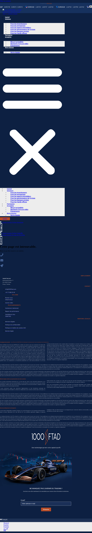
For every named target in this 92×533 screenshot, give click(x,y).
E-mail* (23, 500)
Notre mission (9, 47)
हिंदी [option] (5, 530)
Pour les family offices (19, 33)
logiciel (7, 17)
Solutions (8, 19)
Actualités (8, 37)
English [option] (6, 525)
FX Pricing (49, 3)
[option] (48, 523)
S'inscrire (46, 509)
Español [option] (6, 527)
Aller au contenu (5, 1)
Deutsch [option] (6, 523)
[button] (32, 120)
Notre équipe (15, 52)
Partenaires (8, 35)
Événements (15, 46)
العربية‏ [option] (6, 529)
